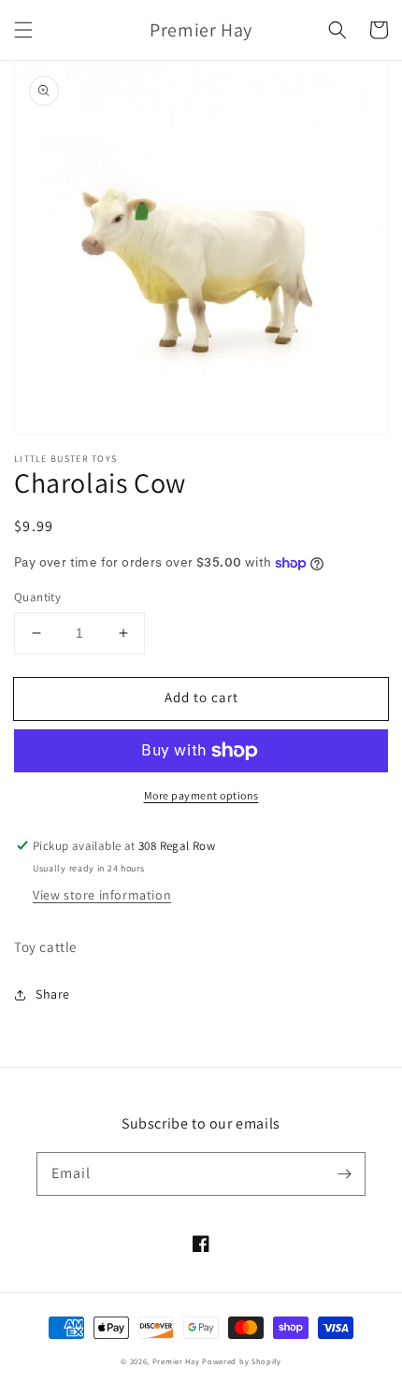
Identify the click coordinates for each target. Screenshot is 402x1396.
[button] (23, 29)
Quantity (37, 597)
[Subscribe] (344, 1173)
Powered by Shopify (241, 1361)
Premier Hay (176, 1361)
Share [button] (53, 994)
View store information (102, 894)
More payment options (201, 795)
